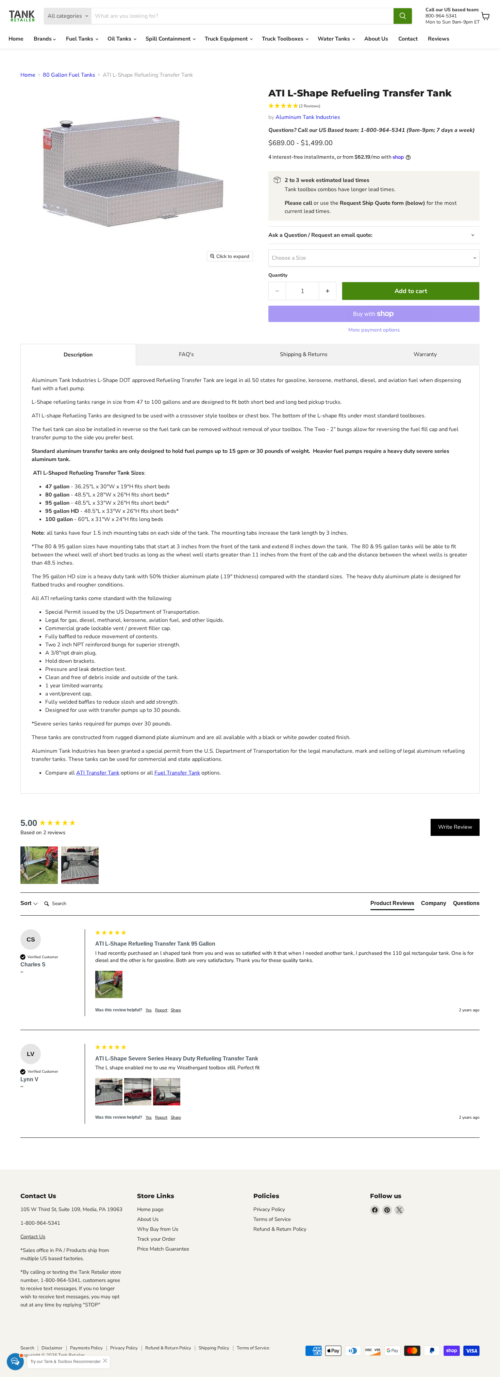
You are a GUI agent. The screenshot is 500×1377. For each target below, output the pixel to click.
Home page (150, 1209)
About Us (376, 39)
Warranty (425, 354)
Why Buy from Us (157, 1229)
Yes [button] (149, 1010)
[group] (56, 823)
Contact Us (32, 1236)
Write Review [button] (455, 827)
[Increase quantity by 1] (327, 291)
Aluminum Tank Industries (308, 117)
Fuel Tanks (80, 39)
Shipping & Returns (304, 354)
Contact (408, 39)
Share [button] (176, 1010)
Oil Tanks (120, 39)
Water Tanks (334, 39)
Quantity (277, 275)
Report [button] (161, 1010)
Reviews (438, 39)
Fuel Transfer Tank (177, 773)
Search (27, 1348)
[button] (374, 106)
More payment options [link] (374, 330)
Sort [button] (26, 903)
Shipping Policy (214, 1348)
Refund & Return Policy (279, 1229)
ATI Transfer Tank (97, 773)
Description (78, 354)
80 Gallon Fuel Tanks (69, 75)
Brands (43, 39)
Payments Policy (86, 1348)
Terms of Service (272, 1219)
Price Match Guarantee (163, 1248)
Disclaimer (52, 1348)
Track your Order (156, 1239)
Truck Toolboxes (283, 39)
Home (16, 39)
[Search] (403, 16)
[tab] (392, 905)
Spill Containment (169, 39)
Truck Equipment (227, 39)
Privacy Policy (269, 1209)
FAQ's (186, 354)
